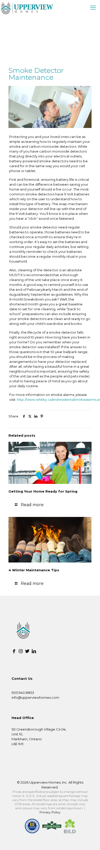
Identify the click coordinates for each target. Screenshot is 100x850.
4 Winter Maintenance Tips (33, 570)
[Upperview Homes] (26, 7)
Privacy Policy (50, 812)
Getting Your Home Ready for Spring (42, 491)
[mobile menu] (93, 7)
